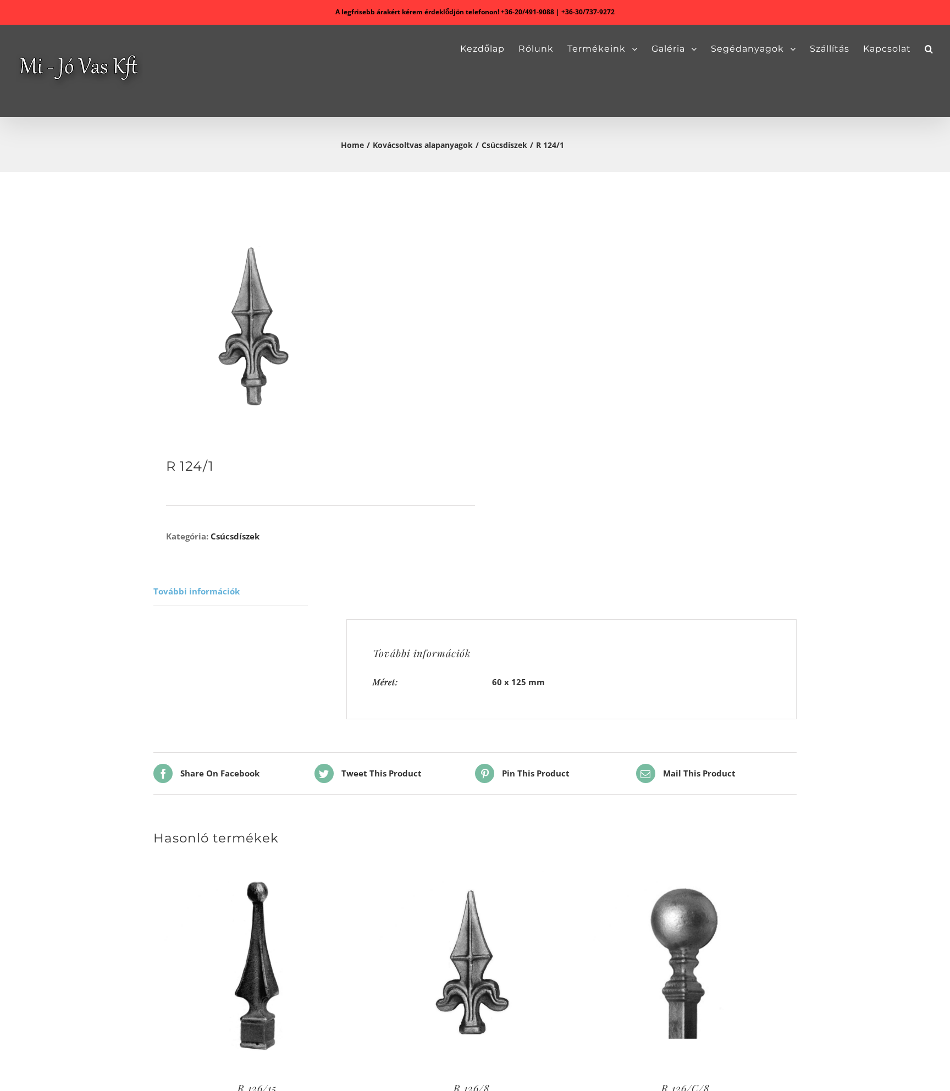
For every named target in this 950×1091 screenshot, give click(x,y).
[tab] (230, 591)
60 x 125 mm (518, 681)
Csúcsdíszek (235, 536)
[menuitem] (489, 49)
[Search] (929, 49)
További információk (196, 591)
